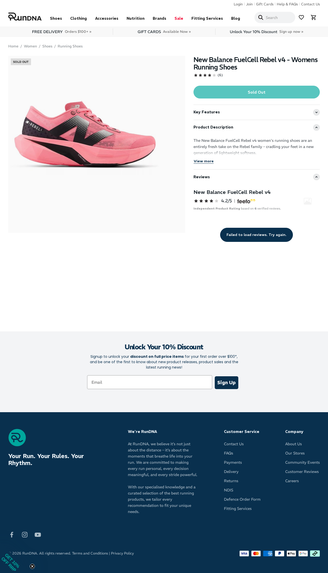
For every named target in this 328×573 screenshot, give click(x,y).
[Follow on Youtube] (37, 534)
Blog (235, 18)
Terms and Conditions (90, 553)
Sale (179, 18)
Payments (233, 462)
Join (249, 4)
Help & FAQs (287, 4)
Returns (231, 480)
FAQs (228, 453)
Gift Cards (264, 4)
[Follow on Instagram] (24, 534)
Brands (159, 18)
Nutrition (136, 18)
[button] (15, 557)
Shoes (56, 18)
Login (238, 4)
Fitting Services (207, 18)
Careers (292, 480)
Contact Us (310, 4)
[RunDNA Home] (25, 17)
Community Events (302, 462)
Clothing (78, 18)
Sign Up (226, 383)
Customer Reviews (302, 471)
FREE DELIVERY (61, 31)
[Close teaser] (32, 566)
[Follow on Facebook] (11, 534)
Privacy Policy (122, 553)
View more (204, 161)
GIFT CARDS (164, 31)
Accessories (106, 18)
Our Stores (295, 453)
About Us (293, 443)
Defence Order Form (242, 499)
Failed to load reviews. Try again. (256, 234)
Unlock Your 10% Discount (266, 31)
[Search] (261, 17)
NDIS (228, 490)
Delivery (231, 471)
